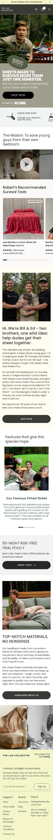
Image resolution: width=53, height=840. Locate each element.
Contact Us (9, 834)
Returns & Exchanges (8, 820)
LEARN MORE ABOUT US (26, 695)
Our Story (23, 802)
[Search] (36, 9)
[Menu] (49, 9)
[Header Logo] (7, 9)
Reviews (22, 811)
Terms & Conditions (8, 828)
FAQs (5, 802)
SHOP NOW (18, 95)
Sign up (42, 786)
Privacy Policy (6, 813)
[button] (20, 527)
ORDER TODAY (24, 565)
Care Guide (9, 806)
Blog (20, 806)
